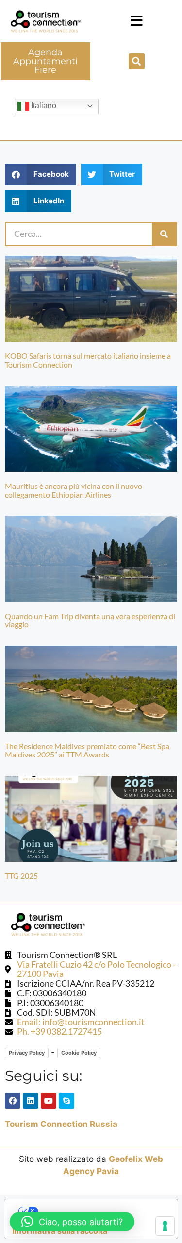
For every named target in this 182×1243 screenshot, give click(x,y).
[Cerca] (164, 234)
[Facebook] (12, 1101)
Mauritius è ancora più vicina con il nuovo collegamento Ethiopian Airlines (73, 490)
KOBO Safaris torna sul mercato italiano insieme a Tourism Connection (88, 360)
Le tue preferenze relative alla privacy (101, 1211)
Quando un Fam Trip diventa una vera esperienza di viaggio (90, 620)
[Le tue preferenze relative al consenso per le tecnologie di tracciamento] (165, 1226)
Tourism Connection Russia (61, 1124)
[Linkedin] (30, 1101)
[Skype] (66, 1101)
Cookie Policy (79, 1052)
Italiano (42, 105)
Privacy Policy (27, 1052)
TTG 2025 (21, 875)
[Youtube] (48, 1101)
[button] (136, 21)
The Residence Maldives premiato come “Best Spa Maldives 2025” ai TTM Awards (87, 750)
